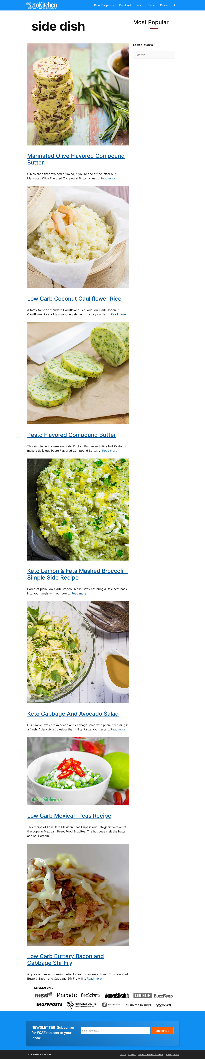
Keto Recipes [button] (102, 5)
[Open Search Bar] (175, 5)
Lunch (139, 5)
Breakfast (125, 5)
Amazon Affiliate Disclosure (150, 1054)
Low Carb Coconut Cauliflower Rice (74, 298)
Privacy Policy (172, 1054)
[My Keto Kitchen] (42, 5)
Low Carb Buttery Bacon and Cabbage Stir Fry (65, 959)
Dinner (152, 5)
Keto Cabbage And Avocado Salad (73, 713)
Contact (132, 1054)
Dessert (165, 5)
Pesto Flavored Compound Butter (71, 434)
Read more (108, 178)
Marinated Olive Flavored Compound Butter (76, 159)
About (123, 1054)
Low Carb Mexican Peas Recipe (69, 815)
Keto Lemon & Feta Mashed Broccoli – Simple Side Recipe (77, 574)
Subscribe (162, 1030)
